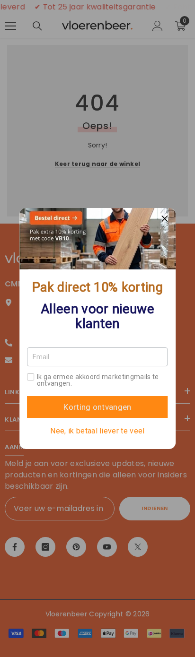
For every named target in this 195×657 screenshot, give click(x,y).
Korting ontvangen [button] (97, 407)
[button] (164, 219)
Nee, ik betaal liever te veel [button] (97, 431)
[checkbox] (31, 376)
